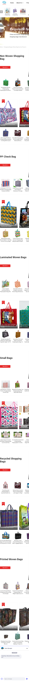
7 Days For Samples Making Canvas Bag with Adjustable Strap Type (8, 628)
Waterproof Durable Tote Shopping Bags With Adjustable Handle (17, 391)
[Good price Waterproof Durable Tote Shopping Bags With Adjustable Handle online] (18, 384)
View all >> (5, 67)
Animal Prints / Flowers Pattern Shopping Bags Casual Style (5, 391)
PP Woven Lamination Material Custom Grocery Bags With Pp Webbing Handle (8, 426)
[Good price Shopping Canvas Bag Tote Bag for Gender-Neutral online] (5, 636)
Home (1, 47)
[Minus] (27, 648)
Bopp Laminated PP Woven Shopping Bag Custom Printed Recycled (8, 124)
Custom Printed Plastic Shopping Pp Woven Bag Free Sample (5, 592)
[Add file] (2, 678)
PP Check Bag (8, 156)
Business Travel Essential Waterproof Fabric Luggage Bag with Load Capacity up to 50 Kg (17, 543)
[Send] (27, 678)
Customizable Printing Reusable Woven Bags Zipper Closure (8, 527)
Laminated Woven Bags (13, 257)
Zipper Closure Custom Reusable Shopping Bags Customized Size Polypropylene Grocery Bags (5, 442)
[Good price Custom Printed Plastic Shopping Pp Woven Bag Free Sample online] (5, 585)
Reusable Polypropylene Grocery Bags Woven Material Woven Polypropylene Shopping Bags (17, 140)
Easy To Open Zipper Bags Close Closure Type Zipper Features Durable (8, 326)
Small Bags (6, 358)
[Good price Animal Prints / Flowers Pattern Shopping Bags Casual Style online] (5, 384)
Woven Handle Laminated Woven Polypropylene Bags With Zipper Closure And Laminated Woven (5, 291)
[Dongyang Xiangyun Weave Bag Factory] (4, 2)
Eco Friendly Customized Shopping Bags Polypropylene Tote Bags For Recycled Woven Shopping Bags (17, 442)
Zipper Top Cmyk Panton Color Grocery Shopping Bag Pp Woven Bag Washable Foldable (8, 225)
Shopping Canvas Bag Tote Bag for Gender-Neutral (6, 642)
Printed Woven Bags (11, 559)
